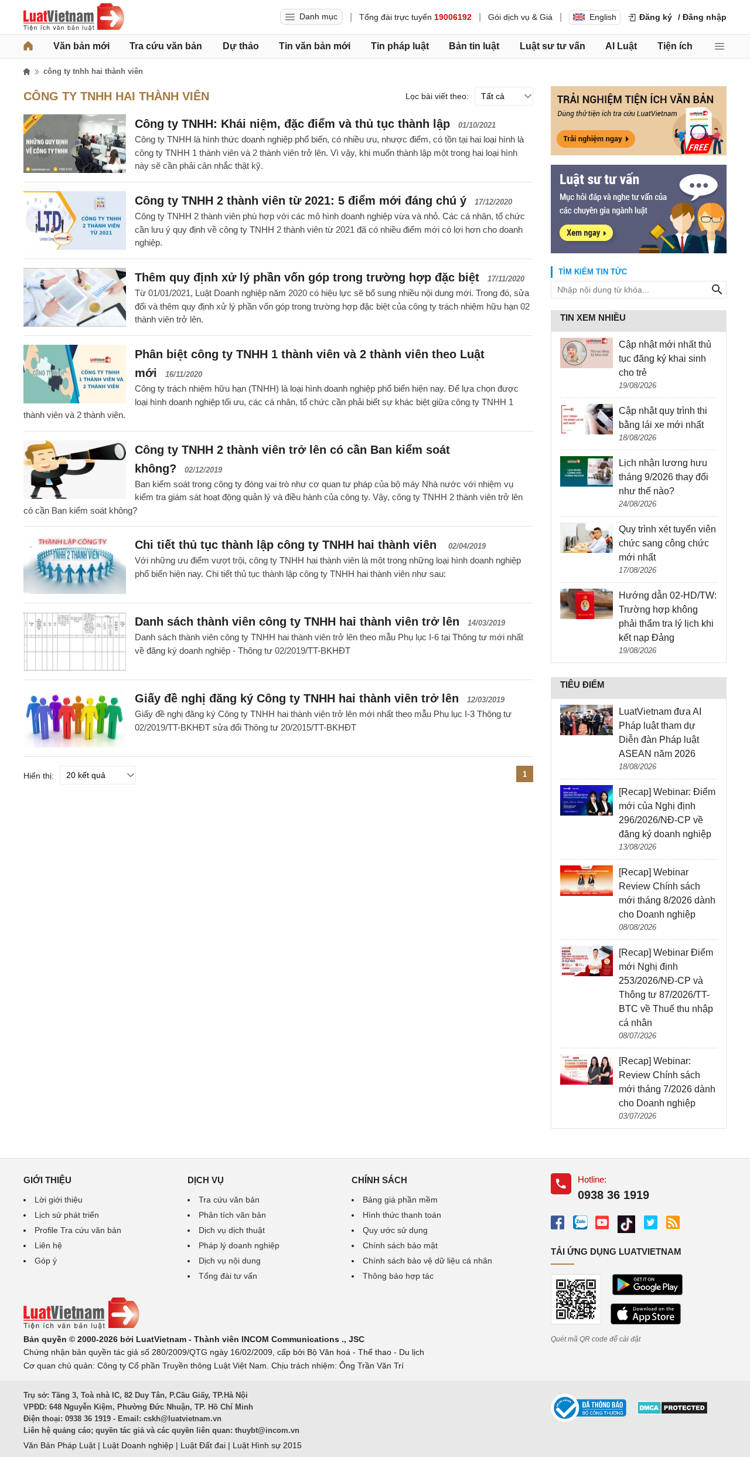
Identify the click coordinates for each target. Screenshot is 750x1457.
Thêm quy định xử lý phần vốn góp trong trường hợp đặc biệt (307, 277)
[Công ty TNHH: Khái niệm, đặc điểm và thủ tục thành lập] (74, 143)
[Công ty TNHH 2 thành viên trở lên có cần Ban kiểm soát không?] (74, 469)
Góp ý (46, 1260)
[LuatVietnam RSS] (673, 1222)
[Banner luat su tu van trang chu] (639, 250)
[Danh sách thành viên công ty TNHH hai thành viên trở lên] (74, 641)
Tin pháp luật (400, 46)
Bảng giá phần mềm (400, 1199)
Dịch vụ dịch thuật (232, 1230)
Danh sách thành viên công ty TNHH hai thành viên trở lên (297, 621)
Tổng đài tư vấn (228, 1276)
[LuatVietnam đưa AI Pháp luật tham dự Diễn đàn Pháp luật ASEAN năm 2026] (586, 720)
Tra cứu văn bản (165, 46)
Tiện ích (675, 46)
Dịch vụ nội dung (230, 1260)
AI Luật (621, 46)
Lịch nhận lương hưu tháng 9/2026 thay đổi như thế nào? (663, 477)
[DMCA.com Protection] (672, 1412)
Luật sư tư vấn (552, 46)
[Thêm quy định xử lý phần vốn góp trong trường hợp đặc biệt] (74, 297)
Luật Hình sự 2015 (267, 1445)
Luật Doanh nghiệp (138, 1445)
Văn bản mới (81, 46)
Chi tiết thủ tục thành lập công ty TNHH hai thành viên (287, 544)
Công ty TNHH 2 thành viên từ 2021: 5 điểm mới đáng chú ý (300, 200)
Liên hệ (48, 1245)
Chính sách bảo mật (400, 1245)
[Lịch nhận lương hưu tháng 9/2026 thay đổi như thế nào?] (586, 471)
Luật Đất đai (203, 1445)
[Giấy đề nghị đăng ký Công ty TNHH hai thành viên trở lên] (74, 718)
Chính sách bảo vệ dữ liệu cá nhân (427, 1260)
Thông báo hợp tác (398, 1276)
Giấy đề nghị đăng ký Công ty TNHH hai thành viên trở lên (297, 698)
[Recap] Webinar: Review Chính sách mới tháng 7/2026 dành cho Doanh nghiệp (667, 1082)
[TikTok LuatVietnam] (626, 1224)
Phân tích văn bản (232, 1215)
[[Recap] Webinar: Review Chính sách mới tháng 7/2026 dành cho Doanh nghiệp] (586, 1069)
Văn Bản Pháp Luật (59, 1445)
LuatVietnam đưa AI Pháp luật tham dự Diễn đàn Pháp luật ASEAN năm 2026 (660, 733)
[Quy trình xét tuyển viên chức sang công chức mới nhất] (586, 537)
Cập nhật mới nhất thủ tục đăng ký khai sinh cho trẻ (665, 358)
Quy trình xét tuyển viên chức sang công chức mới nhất (667, 543)
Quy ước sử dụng (395, 1230)
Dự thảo (241, 46)
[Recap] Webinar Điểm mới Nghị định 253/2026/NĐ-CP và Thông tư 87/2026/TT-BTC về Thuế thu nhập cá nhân (666, 987)
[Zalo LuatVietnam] (580, 1222)
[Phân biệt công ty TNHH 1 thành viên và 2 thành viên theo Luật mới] (74, 374)
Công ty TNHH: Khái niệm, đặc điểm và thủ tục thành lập (292, 123)
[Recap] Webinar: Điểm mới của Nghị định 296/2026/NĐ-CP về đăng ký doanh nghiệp (667, 813)
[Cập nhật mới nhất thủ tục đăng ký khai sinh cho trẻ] (586, 353)
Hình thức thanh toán (402, 1215)
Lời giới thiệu (59, 1199)
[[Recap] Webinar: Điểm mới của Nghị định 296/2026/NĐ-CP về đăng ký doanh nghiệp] (586, 800)
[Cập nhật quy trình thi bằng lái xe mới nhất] (586, 419)
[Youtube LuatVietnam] (602, 1222)
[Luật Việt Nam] (73, 17)
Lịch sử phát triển (67, 1215)
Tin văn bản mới (314, 46)
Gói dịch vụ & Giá (520, 17)
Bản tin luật (474, 46)
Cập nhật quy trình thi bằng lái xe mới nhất (663, 418)
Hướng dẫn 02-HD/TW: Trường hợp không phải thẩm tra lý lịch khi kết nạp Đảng (668, 616)
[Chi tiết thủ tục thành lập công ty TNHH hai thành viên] (74, 564)
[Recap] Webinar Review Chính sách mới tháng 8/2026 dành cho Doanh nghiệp (667, 893)
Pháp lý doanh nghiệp (239, 1245)
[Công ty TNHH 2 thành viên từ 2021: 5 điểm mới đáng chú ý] (74, 220)
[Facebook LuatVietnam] (557, 1222)
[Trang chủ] (28, 46)
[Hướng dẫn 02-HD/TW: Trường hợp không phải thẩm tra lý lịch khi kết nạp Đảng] (586, 604)
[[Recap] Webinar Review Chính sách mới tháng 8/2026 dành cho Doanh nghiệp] (586, 880)
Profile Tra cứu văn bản (78, 1230)
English (602, 17)
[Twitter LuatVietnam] (650, 1222)
